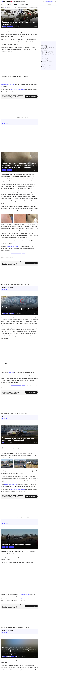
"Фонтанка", (11, 372)
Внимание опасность (10, 656)
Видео (26, 4)
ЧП (5, 4)
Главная (2, 7)
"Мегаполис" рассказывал (7, 84)
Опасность (21, 4)
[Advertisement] (19, 107)
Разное (8, 26)
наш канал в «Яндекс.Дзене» (18, 89)
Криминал (15, 4)
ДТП (2, 4)
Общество (9, 4)
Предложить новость (49, 1)
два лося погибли (25, 594)
